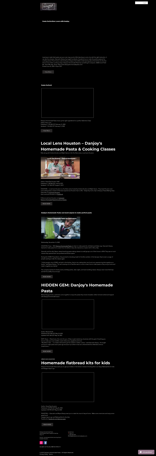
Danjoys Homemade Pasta (63, 246)
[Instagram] (41, 442)
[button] (138, 7)
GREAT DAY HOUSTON (48, 359)
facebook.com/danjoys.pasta (57, 419)
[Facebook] (45, 442)
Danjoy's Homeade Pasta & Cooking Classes (54, 200)
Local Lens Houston (54, 192)
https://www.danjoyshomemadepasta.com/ (70, 64)
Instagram (61, 198)
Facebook (60, 194)
